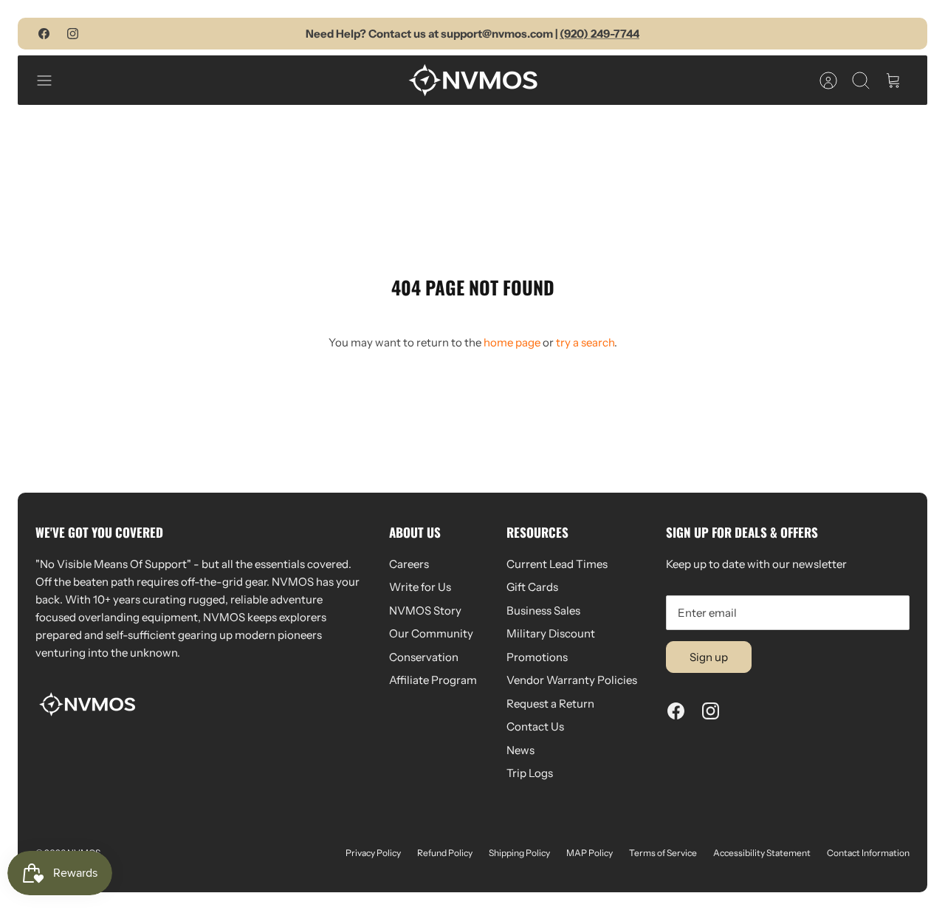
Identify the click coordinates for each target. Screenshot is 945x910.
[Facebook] (44, 33)
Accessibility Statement (762, 852)
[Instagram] (72, 33)
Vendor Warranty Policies (571, 680)
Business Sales (543, 610)
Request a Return (550, 704)
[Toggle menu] (51, 80)
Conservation (423, 657)
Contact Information (868, 852)
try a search (585, 342)
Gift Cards (532, 587)
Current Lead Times (557, 564)
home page (512, 342)
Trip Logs (529, 773)
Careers (409, 564)
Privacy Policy (373, 852)
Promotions (537, 657)
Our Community (431, 633)
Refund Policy (444, 852)
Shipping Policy (519, 852)
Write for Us (420, 587)
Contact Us (535, 726)
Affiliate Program (433, 680)
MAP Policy (589, 852)
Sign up (709, 657)
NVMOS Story (425, 610)
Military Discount (550, 633)
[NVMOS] (472, 80)
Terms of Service (663, 852)
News (520, 750)
